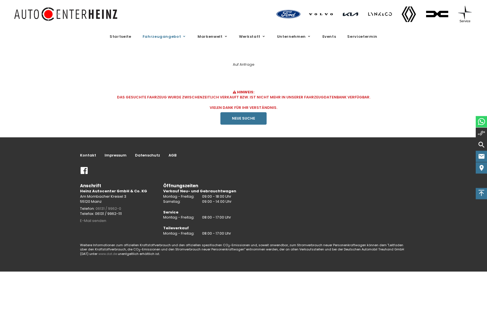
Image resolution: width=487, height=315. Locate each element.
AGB (172, 155)
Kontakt (88, 155)
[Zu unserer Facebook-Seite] (84, 173)
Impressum (116, 155)
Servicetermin (362, 36)
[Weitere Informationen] (66, 14)
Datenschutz (147, 155)
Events (329, 36)
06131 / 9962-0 (108, 208)
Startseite (120, 36)
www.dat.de (107, 254)
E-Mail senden (93, 220)
